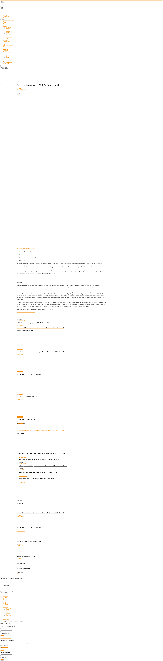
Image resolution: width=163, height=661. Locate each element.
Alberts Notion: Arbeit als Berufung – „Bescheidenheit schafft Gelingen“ (40, 352)
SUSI (20, 88)
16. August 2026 (20, 354)
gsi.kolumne (9, 37)
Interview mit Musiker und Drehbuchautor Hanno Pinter (38, 472)
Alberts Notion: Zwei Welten (26, 419)
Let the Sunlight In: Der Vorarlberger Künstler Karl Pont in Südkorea (42, 453)
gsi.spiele (8, 32)
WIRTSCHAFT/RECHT (8, 20)
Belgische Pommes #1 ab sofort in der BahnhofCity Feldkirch (39, 459)
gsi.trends (8, 33)
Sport (4, 22)
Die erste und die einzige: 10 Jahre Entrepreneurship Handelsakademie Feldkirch (40, 430)
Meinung (5, 35)
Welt (4, 17)
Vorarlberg (5, 15)
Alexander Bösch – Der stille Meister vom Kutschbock (37, 478)
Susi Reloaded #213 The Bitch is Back (29, 397)
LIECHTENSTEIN (7, 16)
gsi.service (5, 26)
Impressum (6, 586)
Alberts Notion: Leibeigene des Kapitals (29, 374)
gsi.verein (5, 25)
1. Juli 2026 (19, 422)
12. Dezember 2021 (21, 89)
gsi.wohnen (8, 34)
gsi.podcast (6, 38)
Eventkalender (9, 27)
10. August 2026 (21, 377)
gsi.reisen (8, 31)
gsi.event (8, 28)
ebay (18, 573)
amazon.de (19, 574)
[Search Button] (12, 591)
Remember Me (5, 633)
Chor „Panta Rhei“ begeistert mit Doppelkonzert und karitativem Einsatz (43, 466)
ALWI (20, 515)
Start (18, 82)
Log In (2, 650)
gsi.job (7, 29)
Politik (4, 18)
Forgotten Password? (6, 638)
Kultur (4, 21)
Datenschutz (6, 585)
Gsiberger (5, 23)
